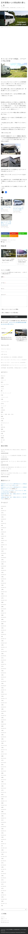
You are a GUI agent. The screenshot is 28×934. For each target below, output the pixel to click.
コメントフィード (5, 920)
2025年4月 (3, 574)
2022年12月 (4, 694)
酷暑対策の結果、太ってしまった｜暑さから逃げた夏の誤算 (13, 462)
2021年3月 (3, 784)
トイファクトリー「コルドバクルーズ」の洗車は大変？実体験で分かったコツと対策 (18, 208)
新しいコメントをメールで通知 (10, 309)
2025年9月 (3, 553)
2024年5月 (3, 621)
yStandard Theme (4, 932)
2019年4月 (3, 882)
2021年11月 (4, 749)
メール (3, 282)
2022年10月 (4, 702)
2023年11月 (4, 647)
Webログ (3, 375)
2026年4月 (3, 523)
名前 (2, 276)
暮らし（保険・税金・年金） (7, 414)
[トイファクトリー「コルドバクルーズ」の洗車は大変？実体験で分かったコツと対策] (18, 202)
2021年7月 (3, 766)
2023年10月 (4, 651)
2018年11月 (4, 903)
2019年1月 (3, 895)
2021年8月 (3, 762)
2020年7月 (3, 818)
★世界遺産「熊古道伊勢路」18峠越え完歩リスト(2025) (14, 367)
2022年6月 (3, 719)
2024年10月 (4, 600)
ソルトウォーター (5, 401)
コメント (3, 294)
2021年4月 (3, 779)
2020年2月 (3, 839)
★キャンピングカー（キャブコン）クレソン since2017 (14, 359)
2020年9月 (3, 809)
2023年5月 (3, 672)
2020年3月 (3, 835)
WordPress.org (5, 922)
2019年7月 (3, 869)
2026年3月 (3, 527)
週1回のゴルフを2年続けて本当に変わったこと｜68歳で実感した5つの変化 (14, 473)
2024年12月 (4, 591)
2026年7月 (3, 510)
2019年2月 (3, 890)
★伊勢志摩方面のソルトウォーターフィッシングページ (13, 365)
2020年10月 (4, 805)
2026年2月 (3, 532)
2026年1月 (3, 536)
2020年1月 (3, 843)
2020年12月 (4, 796)
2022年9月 (3, 707)
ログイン (3, 917)
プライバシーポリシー (6, 349)
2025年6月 (3, 566)
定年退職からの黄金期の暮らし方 (15, 929)
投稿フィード (4, 918)
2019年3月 (3, 886)
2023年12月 (4, 643)
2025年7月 (3, 561)
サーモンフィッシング (6, 393)
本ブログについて (5, 423)
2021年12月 (4, 745)
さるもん (14, 485)
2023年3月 (3, 681)
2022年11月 (4, 698)
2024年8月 (3, 608)
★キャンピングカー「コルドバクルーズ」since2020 (13, 362)
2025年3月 (3, 579)
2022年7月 (3, 715)
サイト (2, 288)
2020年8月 (3, 813)
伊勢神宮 (3, 410)
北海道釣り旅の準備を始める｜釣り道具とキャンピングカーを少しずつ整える (13, 467)
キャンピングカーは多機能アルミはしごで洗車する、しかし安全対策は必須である (6, 223)
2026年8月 (3, 506)
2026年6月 (3, 514)
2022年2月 (3, 737)
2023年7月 (3, 664)
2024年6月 (3, 617)
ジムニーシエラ (4, 397)
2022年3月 (3, 732)
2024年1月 (3, 638)
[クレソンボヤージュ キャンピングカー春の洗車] (6, 202)
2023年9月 (3, 655)
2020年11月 (4, 801)
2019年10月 (4, 856)
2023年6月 (3, 668)
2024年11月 (4, 596)
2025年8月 (3, 557)
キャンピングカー (5, 384)
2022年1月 (3, 741)
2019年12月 (4, 848)
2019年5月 (3, 877)
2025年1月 (3, 587)
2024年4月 (3, 626)
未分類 (2, 418)
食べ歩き (3, 440)
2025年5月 (3, 570)
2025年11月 (4, 544)
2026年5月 (3, 519)
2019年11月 (4, 852)
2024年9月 (3, 604)
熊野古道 (3, 427)
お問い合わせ (4, 354)
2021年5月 (3, 775)
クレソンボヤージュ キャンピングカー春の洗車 (6, 207)
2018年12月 (4, 899)
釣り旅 (2, 435)
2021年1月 (3, 792)
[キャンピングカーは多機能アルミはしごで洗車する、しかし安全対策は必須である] (6, 217)
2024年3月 (3, 630)
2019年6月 (3, 873)
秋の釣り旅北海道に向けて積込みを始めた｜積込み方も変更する (13, 450)
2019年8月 (3, 865)
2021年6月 (3, 771)
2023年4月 (3, 677)
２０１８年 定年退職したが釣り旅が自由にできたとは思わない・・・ (21, 339)
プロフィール (4, 351)
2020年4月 (3, 830)
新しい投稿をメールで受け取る (10, 312)
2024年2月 (3, 634)
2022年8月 (3, 711)
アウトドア (3, 380)
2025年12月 (4, 540)
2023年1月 (3, 690)
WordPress (23, 932)
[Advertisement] (14, 43)
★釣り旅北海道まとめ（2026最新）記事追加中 (12, 357)
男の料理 (3, 431)
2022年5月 (3, 724)
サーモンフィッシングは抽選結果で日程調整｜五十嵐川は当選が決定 (13, 456)
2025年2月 (3, 583)
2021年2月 (3, 788)
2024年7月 (3, 613)
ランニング (3, 405)
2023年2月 (3, 685)
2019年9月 (3, 860)
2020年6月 (3, 822)
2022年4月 (3, 728)
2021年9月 (3, 758)
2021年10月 (4, 754)
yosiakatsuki (12, 932)
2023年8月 (3, 660)
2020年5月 (3, 826)
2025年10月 (4, 549)
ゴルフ (2, 388)
